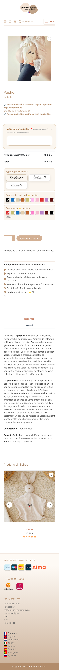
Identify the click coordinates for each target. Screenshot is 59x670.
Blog (6, 619)
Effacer (8, 217)
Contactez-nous (12, 603)
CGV (6, 616)
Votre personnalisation (29, 130)
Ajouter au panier (29, 238)
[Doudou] (30, 496)
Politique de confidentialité (17, 610)
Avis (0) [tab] (29, 325)
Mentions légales (12, 613)
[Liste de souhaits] (15, 21)
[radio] (16, 177)
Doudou (29, 529)
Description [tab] (29, 319)
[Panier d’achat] (10, 21)
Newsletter (9, 606)
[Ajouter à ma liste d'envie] (5, 296)
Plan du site (9, 622)
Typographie (12, 171)
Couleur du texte (14, 195)
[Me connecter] (5, 21)
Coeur (9, 208)
